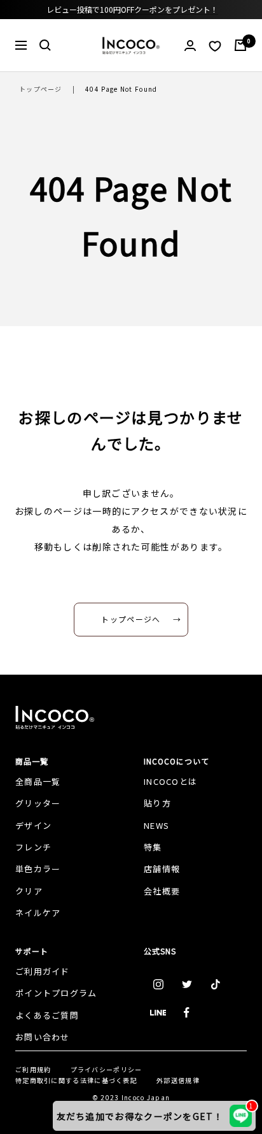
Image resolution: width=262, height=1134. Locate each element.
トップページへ (130, 619)
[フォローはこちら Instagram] (158, 984)
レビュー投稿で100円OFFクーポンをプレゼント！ (132, 9)
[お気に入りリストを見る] (215, 45)
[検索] (45, 45)
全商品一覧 (38, 781)
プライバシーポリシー (106, 1069)
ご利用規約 (33, 1069)
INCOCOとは (170, 781)
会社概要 (162, 891)
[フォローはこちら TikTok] (215, 984)
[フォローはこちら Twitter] (186, 984)
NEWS (156, 825)
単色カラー (38, 869)
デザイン (33, 825)
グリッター (38, 803)
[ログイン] (190, 45)
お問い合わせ (42, 1037)
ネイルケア (38, 913)
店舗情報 (162, 869)
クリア (29, 891)
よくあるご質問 (47, 1015)
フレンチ (33, 847)
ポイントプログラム (56, 993)
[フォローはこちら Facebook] (186, 1012)
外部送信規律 (178, 1080)
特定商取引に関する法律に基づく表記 (76, 1080)
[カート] (240, 45)
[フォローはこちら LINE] (158, 1012)
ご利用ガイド (42, 971)
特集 (153, 847)
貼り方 (157, 803)
